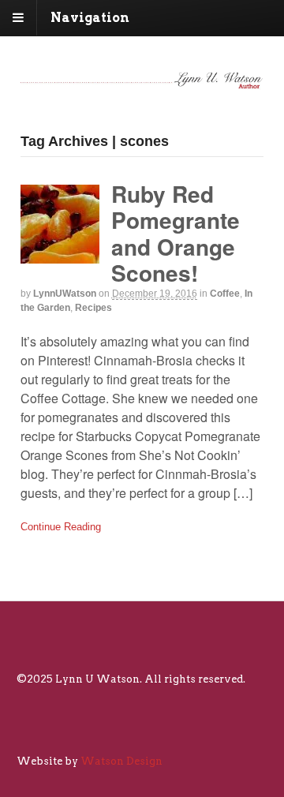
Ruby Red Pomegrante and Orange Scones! (175, 234)
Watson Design (121, 761)
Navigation (89, 17)
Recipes (93, 307)
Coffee (225, 293)
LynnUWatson (64, 293)
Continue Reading (61, 527)
